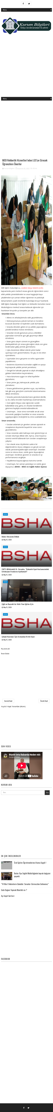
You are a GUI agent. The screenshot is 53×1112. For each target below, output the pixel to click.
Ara (47, 792)
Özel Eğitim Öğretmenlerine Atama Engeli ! (30, 862)
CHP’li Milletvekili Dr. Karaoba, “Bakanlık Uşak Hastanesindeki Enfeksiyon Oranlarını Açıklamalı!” (25, 570)
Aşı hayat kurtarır (8, 895)
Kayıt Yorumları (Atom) (16, 706)
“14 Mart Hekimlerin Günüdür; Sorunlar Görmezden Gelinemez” (25, 884)
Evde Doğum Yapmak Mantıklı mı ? (14, 890)
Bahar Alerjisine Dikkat (10, 536)
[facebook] (23, 3)
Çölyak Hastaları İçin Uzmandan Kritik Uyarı (18, 636)
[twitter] (29, 3)
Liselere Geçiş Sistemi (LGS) (32, 288)
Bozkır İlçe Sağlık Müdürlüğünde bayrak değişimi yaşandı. (32, 875)
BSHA (35, 168)
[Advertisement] (26, 67)
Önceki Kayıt (44, 701)
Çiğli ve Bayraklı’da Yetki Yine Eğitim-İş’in (17, 604)
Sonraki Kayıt (8, 701)
